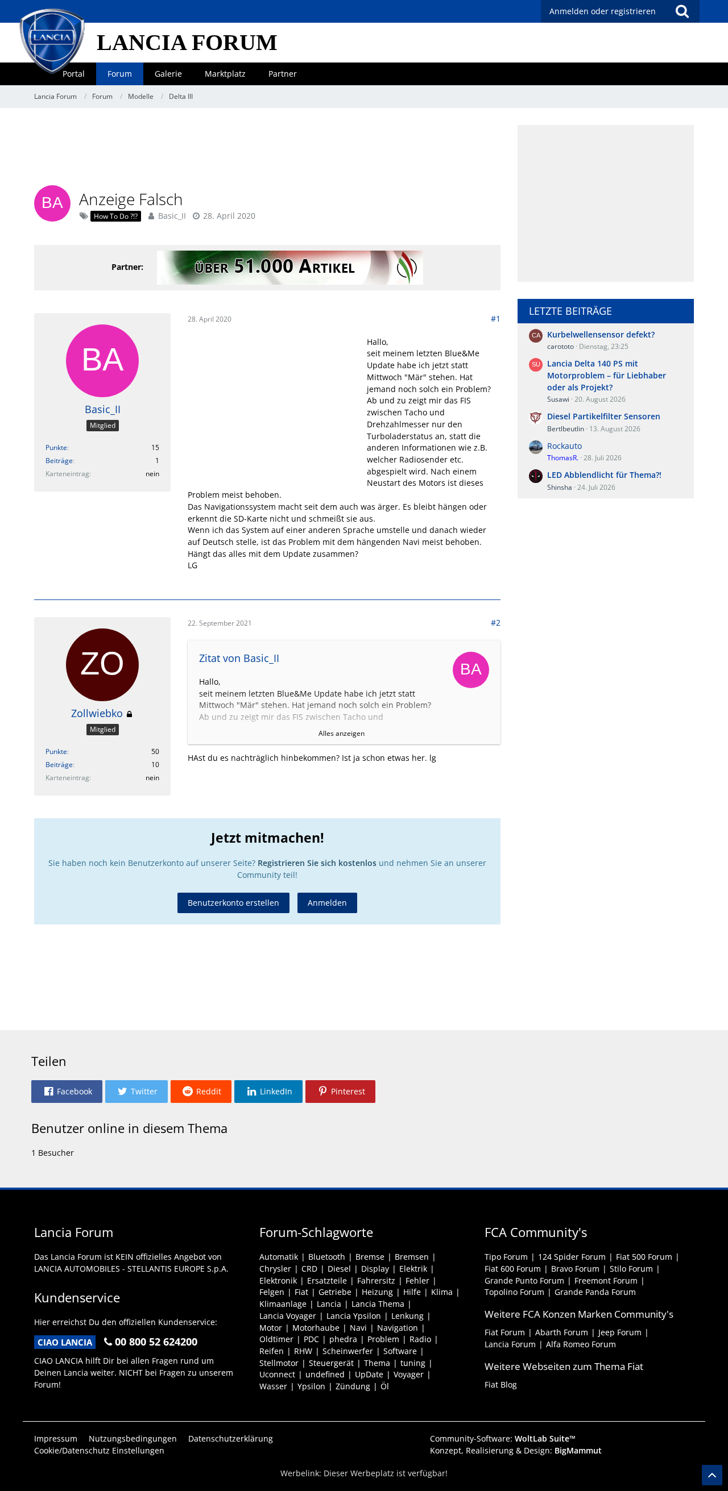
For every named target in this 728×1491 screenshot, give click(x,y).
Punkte (56, 447)
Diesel (339, 1268)
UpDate (369, 1374)
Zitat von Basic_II (239, 658)
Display (375, 1268)
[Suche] (682, 11)
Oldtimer (276, 1339)
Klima (442, 1291)
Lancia (329, 1303)
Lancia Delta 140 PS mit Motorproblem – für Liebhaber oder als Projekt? (606, 375)
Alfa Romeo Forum (581, 1344)
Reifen (271, 1351)
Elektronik (278, 1280)
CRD (309, 1268)
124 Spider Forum (572, 1256)
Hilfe (412, 1291)
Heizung (377, 1291)
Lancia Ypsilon (353, 1315)
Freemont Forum (606, 1280)
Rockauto (564, 445)
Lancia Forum (510, 1344)
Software (400, 1351)
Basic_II (172, 215)
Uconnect (277, 1374)
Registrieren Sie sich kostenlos (317, 862)
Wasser (273, 1386)
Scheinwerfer (347, 1351)
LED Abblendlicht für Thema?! (604, 474)
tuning (412, 1362)
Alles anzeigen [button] (341, 733)
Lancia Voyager (287, 1315)
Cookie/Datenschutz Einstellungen (99, 1450)
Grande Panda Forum (595, 1291)
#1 (495, 318)
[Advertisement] (267, 150)
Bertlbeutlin (565, 429)
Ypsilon (311, 1386)
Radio (420, 1339)
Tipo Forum (506, 1256)
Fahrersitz (376, 1280)
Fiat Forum (505, 1332)
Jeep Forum (620, 1332)
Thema (377, 1362)
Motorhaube (316, 1327)
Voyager (409, 1374)
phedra (343, 1339)
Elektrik (413, 1268)
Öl (384, 1386)
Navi (358, 1327)
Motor (270, 1327)
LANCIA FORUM (187, 42)
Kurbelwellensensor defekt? (601, 334)
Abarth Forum (561, 1332)
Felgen (271, 1291)
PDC (311, 1339)
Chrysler (275, 1268)
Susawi (558, 399)
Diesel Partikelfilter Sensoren (603, 416)
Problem (383, 1339)
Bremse (369, 1256)
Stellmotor (279, 1362)
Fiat (301, 1291)
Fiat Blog (501, 1384)
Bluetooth (326, 1256)
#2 (495, 622)
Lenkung (407, 1315)
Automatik (278, 1256)
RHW (303, 1351)
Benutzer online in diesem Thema (129, 1127)
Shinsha (559, 487)
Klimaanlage (283, 1303)
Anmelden (327, 902)
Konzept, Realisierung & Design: (516, 1450)
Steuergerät (331, 1362)
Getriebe (334, 1291)
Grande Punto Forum (524, 1280)
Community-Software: (503, 1438)
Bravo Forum (575, 1268)
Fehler (417, 1280)
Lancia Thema (377, 1303)
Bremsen (412, 1256)
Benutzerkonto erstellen (233, 902)
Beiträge (59, 460)
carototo (560, 346)
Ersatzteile (327, 1280)
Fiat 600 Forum (513, 1268)
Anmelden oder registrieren (602, 11)
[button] (66, 1091)
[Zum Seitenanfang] (712, 1475)
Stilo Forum (631, 1268)
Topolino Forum (514, 1291)
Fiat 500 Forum (644, 1256)
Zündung (353, 1386)
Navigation (397, 1327)
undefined (325, 1374)
